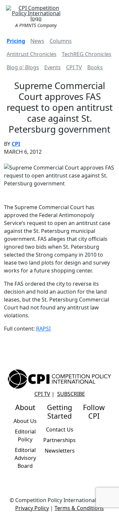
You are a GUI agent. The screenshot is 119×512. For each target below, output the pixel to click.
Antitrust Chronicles (32, 54)
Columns (61, 41)
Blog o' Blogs (23, 67)
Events (52, 67)
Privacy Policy (32, 508)
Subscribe (71, 394)
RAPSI (43, 328)
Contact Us (59, 429)
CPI (16, 143)
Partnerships (59, 440)
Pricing (16, 41)
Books (95, 67)
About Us (25, 421)
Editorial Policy (25, 435)
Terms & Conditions (79, 508)
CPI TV (74, 67)
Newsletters (60, 450)
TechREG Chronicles (86, 54)
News (37, 41)
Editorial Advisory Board (25, 457)
